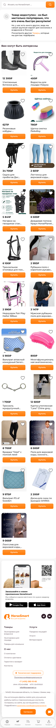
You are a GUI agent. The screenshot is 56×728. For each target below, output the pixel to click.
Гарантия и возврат (13, 662)
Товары (36, 33)
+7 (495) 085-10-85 (28, 681)
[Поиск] (50, 4)
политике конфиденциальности (31, 705)
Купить (14, 90)
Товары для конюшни (14, 644)
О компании (9, 653)
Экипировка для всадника (11, 633)
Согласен (28, 712)
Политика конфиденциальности (28, 677)
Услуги (32, 636)
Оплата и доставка (12, 657)
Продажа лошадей (38, 632)
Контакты (8, 666)
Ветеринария (35, 640)
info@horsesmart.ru (28, 687)
